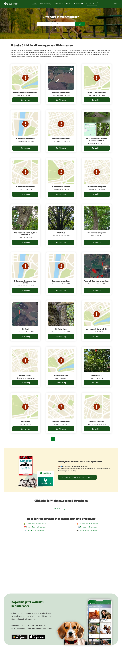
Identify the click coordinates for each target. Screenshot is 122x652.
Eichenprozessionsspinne (61, 187)
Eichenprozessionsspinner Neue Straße (25, 282)
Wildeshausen (67, 29)
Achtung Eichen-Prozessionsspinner (96, 281)
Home (52, 29)
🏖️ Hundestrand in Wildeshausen (87, 524)
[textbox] (56, 24)
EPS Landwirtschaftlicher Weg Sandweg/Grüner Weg (96, 140)
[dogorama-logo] (11, 3)
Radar (34, 4)
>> (69, 439)
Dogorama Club (78, 4)
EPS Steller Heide (61, 329)
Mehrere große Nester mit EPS (96, 329)
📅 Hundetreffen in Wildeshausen (34, 527)
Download (93, 4)
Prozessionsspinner (61, 375)
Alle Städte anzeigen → (61, 509)
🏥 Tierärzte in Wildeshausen (87, 527)
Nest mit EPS (25, 421)
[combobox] (56, 24)
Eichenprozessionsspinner (61, 92)
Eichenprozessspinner (96, 421)
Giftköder (59, 29)
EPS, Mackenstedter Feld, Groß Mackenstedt (25, 234)
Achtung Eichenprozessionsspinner (25, 92)
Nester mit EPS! (96, 375)
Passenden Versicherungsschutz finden (77, 477)
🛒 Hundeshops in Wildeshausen (34, 530)
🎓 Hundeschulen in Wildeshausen (87, 530)
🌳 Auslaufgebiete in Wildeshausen (35, 524)
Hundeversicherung (45, 4)
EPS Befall (61, 233)
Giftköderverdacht (25, 375)
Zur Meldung (25, 100)
